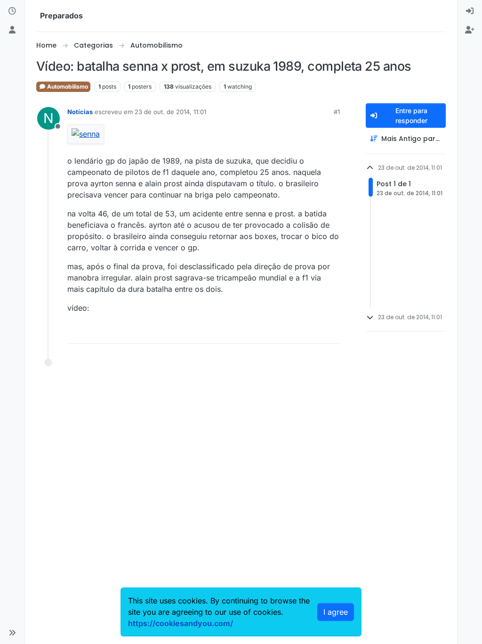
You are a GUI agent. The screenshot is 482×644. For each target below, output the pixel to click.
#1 (337, 112)
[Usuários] (12, 30)
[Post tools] (331, 332)
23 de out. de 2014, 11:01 (170, 112)
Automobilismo (67, 86)
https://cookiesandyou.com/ (180, 623)
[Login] (469, 11)
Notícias (80, 112)
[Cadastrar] (469, 30)
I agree (335, 612)
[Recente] (12, 11)
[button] (12, 632)
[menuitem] (469, 11)
